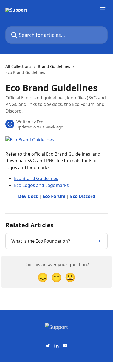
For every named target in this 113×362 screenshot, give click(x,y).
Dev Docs (28, 196)
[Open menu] (103, 10)
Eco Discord (82, 196)
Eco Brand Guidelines (36, 178)
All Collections (18, 66)
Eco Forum (54, 196)
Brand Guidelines (54, 66)
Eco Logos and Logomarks (41, 185)
